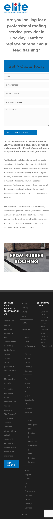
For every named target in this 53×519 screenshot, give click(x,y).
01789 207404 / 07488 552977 (25, 310)
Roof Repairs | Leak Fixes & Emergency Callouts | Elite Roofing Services (27, 489)
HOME (24, 323)
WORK (24, 514)
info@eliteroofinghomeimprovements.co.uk (45, 346)
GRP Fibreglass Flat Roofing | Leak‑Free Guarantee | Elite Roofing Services (28, 441)
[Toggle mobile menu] (48, 7)
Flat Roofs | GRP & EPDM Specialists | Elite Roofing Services (27, 396)
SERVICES (26, 329)
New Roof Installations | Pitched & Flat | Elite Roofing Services (27, 354)
